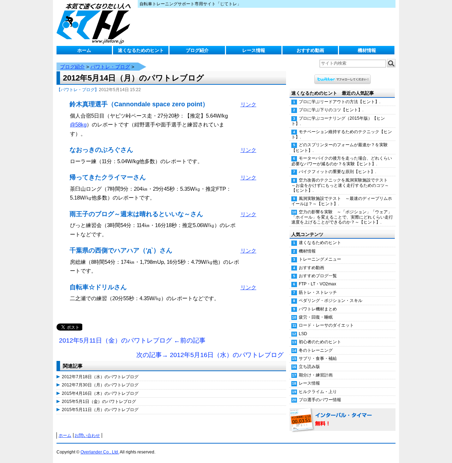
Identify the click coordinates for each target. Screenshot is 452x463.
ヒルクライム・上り (318, 391)
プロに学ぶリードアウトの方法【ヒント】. (339, 101)
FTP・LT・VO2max (317, 283)
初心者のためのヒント (320, 341)
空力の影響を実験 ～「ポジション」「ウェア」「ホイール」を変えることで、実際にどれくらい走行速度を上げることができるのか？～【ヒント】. (342, 217)
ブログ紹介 (197, 50)
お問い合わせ (87, 435)
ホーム (84, 50)
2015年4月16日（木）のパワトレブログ (100, 393)
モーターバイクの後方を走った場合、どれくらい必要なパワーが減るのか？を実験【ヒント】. (341, 161)
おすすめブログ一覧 (318, 275)
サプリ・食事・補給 (318, 358)
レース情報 (253, 50)
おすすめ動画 (310, 50)
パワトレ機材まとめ (318, 309)
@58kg (78, 124)
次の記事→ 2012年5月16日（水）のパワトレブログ (210, 354)
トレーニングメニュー (320, 259)
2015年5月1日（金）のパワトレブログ (99, 401)
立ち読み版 (309, 366)
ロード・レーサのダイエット (326, 325)
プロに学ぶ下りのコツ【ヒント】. (331, 109)
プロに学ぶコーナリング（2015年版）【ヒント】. (338, 121)
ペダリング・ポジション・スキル (330, 300)
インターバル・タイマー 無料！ (343, 420)
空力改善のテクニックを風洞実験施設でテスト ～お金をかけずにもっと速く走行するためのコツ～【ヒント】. (341, 185)
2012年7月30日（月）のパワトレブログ (100, 384)
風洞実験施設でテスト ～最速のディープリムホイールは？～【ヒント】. (341, 201)
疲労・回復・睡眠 (316, 317)
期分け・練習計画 (316, 375)
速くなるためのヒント (141, 50)
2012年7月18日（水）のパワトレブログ (100, 376)
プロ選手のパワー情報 (320, 399)
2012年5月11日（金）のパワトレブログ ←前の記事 (132, 340)
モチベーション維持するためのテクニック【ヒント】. (341, 134)
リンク (248, 104)
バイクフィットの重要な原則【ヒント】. (337, 171)
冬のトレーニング (316, 350)
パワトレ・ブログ (110, 67)
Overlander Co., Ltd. (100, 452)
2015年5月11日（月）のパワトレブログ (100, 409)
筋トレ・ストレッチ (318, 292)
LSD (303, 333)
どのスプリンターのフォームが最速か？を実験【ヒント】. (339, 147)
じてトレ (95, 23)
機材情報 (367, 50)
